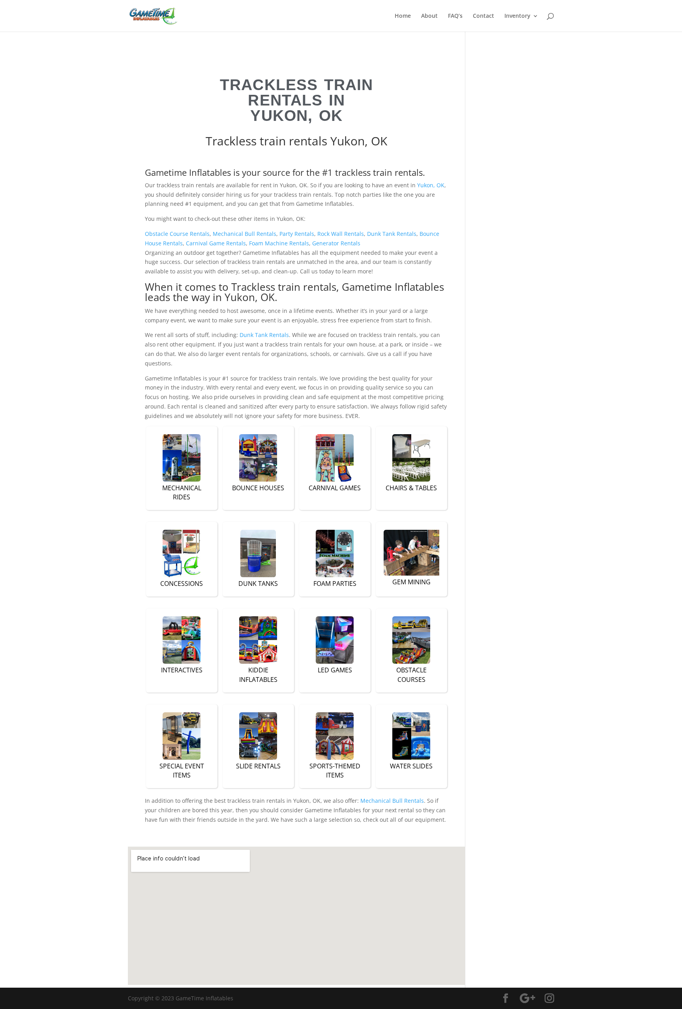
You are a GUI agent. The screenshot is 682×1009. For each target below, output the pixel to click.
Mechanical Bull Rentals (244, 233)
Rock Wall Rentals (340, 233)
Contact (483, 16)
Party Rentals (296, 233)
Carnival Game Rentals (216, 243)
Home (403, 16)
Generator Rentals (336, 243)
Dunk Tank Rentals (391, 233)
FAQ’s (455, 16)
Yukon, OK (430, 185)
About (429, 16)
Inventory (517, 16)
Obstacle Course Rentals (177, 233)
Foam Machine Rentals (279, 243)
